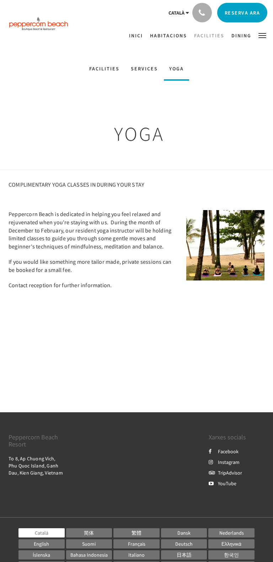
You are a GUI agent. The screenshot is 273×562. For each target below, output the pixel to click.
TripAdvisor (230, 473)
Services (144, 68)
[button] (262, 35)
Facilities (104, 68)
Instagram (229, 462)
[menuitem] (137, 35)
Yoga (176, 68)
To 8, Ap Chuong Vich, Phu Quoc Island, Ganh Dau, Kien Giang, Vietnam (36, 465)
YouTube (227, 483)
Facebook (228, 451)
